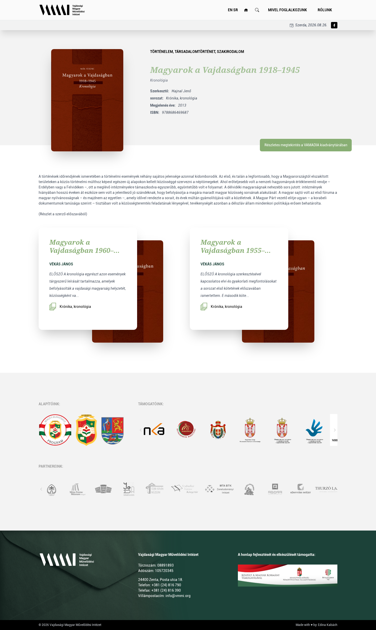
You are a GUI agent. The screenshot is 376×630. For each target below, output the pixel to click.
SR (235, 10)
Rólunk (325, 10)
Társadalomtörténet (195, 52)
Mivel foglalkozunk (287, 10)
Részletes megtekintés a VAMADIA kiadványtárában (305, 145)
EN (230, 10)
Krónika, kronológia (75, 307)
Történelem (161, 52)
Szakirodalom (230, 52)
